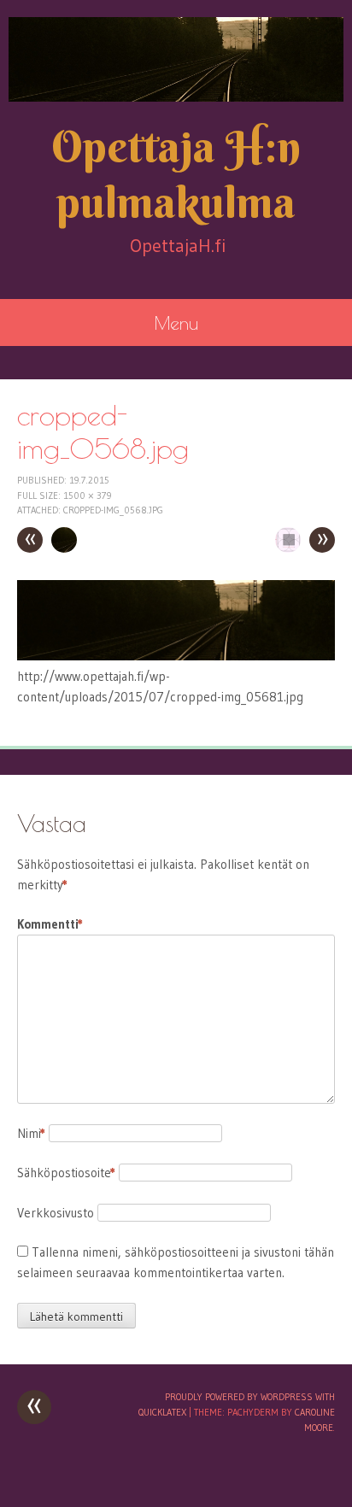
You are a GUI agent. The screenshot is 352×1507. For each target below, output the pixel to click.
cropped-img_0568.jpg (113, 510)
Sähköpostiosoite (66, 1172)
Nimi (31, 1133)
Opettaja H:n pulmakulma (176, 174)
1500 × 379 (87, 495)
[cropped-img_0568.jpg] (176, 656)
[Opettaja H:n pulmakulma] (176, 59)
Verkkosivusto (55, 1213)
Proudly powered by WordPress (239, 1397)
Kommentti (50, 924)
